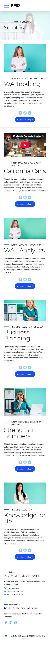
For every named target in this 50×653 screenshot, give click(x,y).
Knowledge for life (24, 518)
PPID (15, 5)
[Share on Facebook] (20, 113)
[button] (8, 58)
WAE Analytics (24, 250)
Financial (15, 78)
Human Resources (20, 163)
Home (15, 22)
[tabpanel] (25, 58)
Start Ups (16, 165)
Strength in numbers (20, 433)
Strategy (38, 78)
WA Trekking (22, 83)
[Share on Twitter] (25, 113)
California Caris (25, 171)
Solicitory (27, 78)
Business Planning (17, 335)
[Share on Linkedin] (29, 113)
